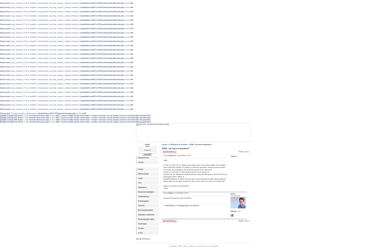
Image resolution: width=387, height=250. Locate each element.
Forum (141, 228)
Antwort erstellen (169, 151)
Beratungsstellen (145, 210)
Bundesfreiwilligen (146, 192)
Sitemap (201, 246)
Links (140, 233)
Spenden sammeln (146, 215)
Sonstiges (142, 224)
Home (140, 169)
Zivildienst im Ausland (178, 144)
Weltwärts (142, 187)
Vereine (141, 206)
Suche (141, 162)
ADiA (140, 178)
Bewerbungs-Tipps (146, 219)
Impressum (193, 246)
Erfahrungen (143, 201)
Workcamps (143, 174)
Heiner (170, 193)
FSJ (139, 183)
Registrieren (143, 158)
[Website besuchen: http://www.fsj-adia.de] (232, 215)
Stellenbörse (143, 196)
